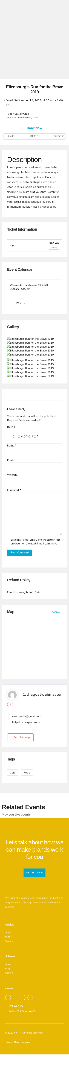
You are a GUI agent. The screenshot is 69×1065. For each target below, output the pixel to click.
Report (33, 136)
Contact (9, 941)
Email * (11, 460)
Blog (7, 936)
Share (10, 136)
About (8, 932)
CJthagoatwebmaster (42, 695)
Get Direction (57, 612)
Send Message (22, 737)
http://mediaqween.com (26, 722)
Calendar (58, 136)
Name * (11, 445)
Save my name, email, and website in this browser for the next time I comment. (36, 542)
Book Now (34, 128)
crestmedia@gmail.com (26, 716)
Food (27, 772)
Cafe (13, 772)
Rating (11, 427)
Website (12, 475)
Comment (14, 490)
